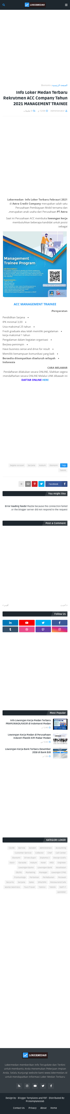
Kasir (12, 862)
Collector (39, 853)
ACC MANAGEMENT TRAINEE (35, 304)
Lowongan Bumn (26, 867)
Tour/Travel (29, 887)
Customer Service (23, 853)
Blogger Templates (28, 1098)
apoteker (61, 892)
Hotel (43, 862)
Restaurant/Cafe (58, 882)
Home (53, 1108)
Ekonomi (45, 85)
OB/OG (19, 872)
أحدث (63, 605)
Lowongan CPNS (58, 872)
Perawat (62, 877)
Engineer (62, 862)
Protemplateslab (35, 1101)
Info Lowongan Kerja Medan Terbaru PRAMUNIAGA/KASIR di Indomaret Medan (28, 722)
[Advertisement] (35, 49)
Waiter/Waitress (12, 887)
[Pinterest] (35, 484)
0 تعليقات (27, 110)
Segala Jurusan (17, 465)
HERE (45, 380)
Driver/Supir (30, 858)
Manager (43, 872)
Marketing (30, 872)
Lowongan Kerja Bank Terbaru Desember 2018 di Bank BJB (28, 751)
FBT (45, 1098)
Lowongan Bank (45, 867)
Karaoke (22, 862)
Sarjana (31, 465)
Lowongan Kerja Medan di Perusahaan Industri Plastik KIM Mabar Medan (29, 736)
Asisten (32, 848)
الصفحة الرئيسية (59, 85)
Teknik (63, 470)
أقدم (6, 605)
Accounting (61, 848)
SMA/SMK (42, 882)
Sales (31, 882)
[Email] (28, 484)
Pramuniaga (20, 877)
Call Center (61, 853)
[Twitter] (41, 484)
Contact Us (19, 1108)
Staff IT (62, 887)
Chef (50, 853)
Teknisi (42, 887)
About (43, 1108)
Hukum (42, 465)
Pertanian (34, 877)
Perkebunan (48, 877)
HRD (52, 862)
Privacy (33, 1108)
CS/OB (11, 848)
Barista (21, 848)
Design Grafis (59, 858)
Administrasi (46, 848)
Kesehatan (61, 867)
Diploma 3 (44, 858)
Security (10, 882)
